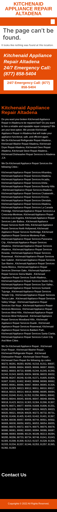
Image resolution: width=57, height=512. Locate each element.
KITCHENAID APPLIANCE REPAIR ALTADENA (28, 8)
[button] (53, 21)
